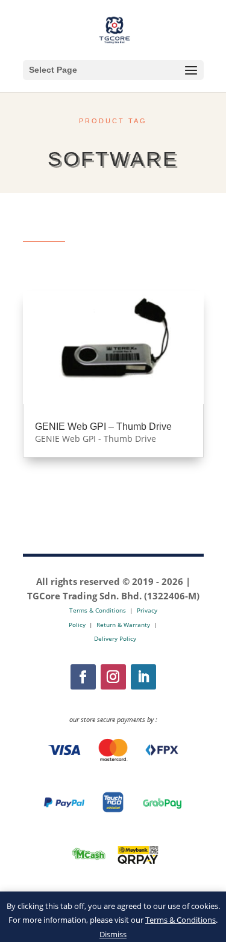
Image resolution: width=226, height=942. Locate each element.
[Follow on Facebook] (83, 677)
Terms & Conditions (180, 919)
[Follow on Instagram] (113, 677)
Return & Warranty (123, 624)
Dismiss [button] (113, 934)
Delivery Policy (115, 638)
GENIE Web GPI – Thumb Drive (103, 426)
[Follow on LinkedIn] (143, 677)
